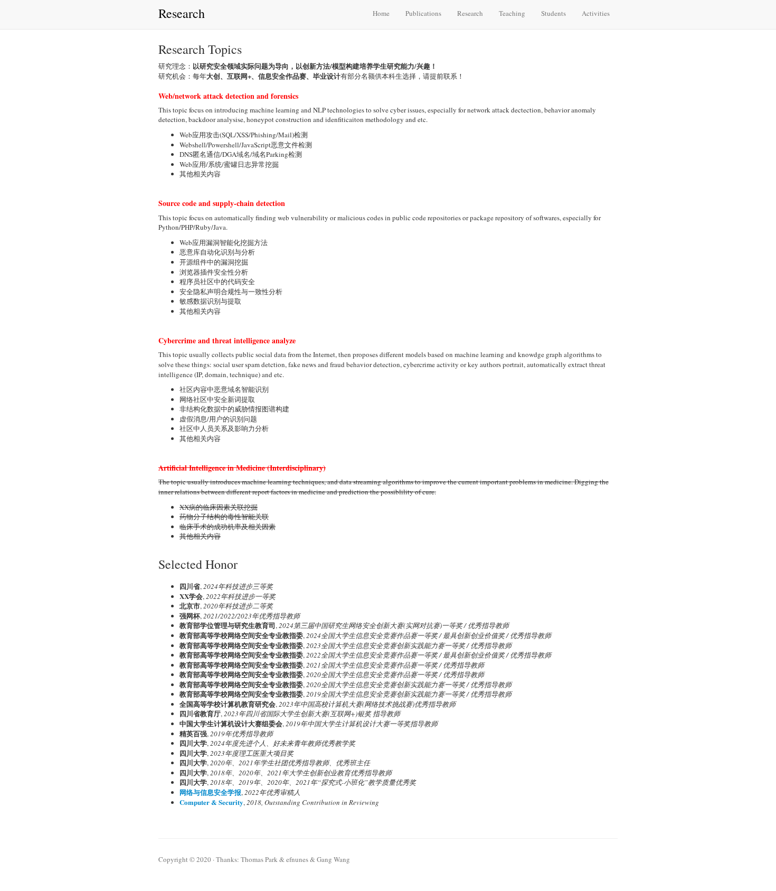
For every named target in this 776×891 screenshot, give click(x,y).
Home (381, 13)
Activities (596, 13)
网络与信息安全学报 (210, 792)
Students (553, 13)
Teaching (512, 13)
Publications (423, 13)
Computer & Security (211, 802)
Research (470, 13)
